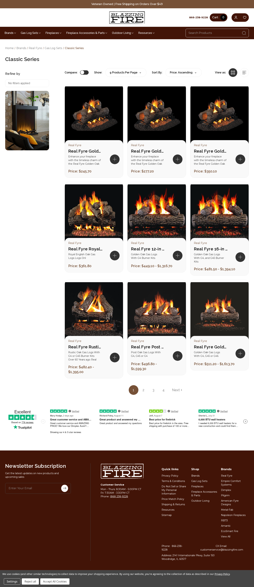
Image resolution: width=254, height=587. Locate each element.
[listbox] (184, 72)
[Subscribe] (64, 488)
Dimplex (226, 490)
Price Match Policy (173, 499)
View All (225, 536)
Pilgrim (225, 495)
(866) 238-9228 (119, 496)
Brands (8, 33)
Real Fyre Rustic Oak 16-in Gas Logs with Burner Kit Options (85, 346)
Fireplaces (52, 33)
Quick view (114, 93)
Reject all (30, 581)
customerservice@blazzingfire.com (221, 549)
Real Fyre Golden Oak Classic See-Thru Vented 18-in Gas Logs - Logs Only (85, 151)
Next (176, 390)
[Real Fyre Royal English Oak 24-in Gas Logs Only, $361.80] (94, 213)
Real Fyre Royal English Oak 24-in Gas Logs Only (85, 248)
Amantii (225, 525)
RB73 (224, 520)
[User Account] (236, 17)
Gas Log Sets (29, 33)
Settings (12, 581)
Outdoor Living (121, 33)
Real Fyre (226, 475)
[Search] (244, 33)
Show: (98, 72)
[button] (115, 159)
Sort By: (157, 72)
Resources (145, 33)
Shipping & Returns (173, 504)
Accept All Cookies (55, 581)
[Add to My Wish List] (114, 104)
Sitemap (167, 515)
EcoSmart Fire (229, 531)
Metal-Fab (227, 509)
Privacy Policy (170, 475)
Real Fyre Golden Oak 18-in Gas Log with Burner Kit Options (211, 346)
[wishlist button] (244, 17)
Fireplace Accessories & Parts (85, 33)
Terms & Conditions (173, 481)
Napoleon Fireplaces (233, 515)
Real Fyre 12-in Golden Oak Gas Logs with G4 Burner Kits (148, 248)
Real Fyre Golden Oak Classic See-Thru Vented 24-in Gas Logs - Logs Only (148, 151)
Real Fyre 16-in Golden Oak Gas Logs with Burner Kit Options (211, 248)
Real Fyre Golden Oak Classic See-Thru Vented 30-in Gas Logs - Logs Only (211, 151)
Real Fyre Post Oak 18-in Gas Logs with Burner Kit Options (148, 346)
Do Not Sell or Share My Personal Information (174, 490)
